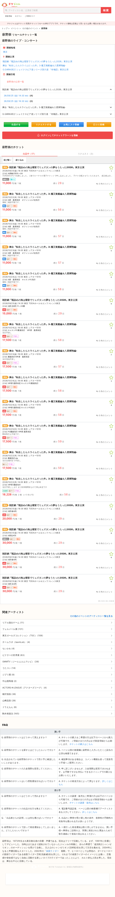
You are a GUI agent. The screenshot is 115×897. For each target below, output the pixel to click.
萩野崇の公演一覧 (15, 81)
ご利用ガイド (30, 16)
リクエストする (44, 124)
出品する (16, 124)
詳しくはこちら (89, 812)
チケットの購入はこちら (81, 744)
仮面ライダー (52, 851)
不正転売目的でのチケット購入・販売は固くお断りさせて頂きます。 (57, 877)
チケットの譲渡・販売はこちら (84, 802)
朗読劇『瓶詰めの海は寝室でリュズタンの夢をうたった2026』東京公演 (37, 61)
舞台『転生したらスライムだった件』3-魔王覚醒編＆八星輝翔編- (34, 65)
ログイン (18, 16)
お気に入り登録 (71, 124)
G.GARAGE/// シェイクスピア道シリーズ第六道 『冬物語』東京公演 (35, 69)
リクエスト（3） (86, 153)
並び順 (6, 160)
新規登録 (8, 16)
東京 (5, 51)
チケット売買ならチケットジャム (10, 5)
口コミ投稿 (99, 124)
